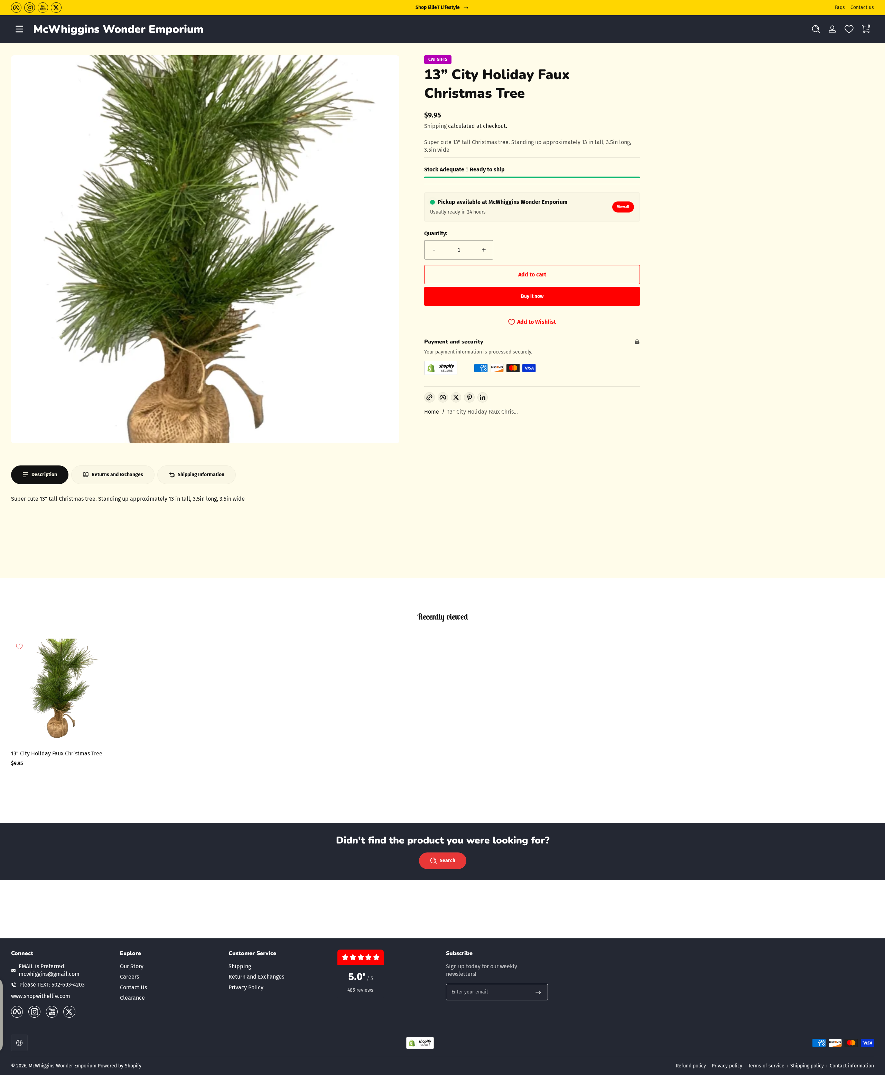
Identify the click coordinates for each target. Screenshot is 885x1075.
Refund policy (691, 1066)
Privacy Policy (246, 987)
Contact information (852, 1066)
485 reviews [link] (360, 990)
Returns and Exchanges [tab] (117, 475)
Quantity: (435, 233)
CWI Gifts (437, 59)
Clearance (132, 997)
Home (431, 411)
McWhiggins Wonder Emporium (63, 1066)
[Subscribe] (538, 992)
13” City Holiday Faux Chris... (482, 411)
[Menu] (19, 29)
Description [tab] (44, 475)
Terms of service (766, 1066)
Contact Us (133, 987)
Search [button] (447, 861)
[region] (442, 7)
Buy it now (532, 296)
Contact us (862, 7)
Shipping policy (807, 1066)
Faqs (840, 7)
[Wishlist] (849, 29)
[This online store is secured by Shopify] (440, 368)
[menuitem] (171, 966)
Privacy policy (727, 1066)
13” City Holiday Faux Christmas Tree (56, 753)
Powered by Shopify (119, 1066)
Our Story (131, 966)
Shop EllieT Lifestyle (438, 7)
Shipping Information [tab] (201, 475)
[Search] (816, 29)
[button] (816, 29)
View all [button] (623, 207)
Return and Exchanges (256, 976)
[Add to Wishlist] (19, 646)
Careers (129, 976)
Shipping (435, 126)
